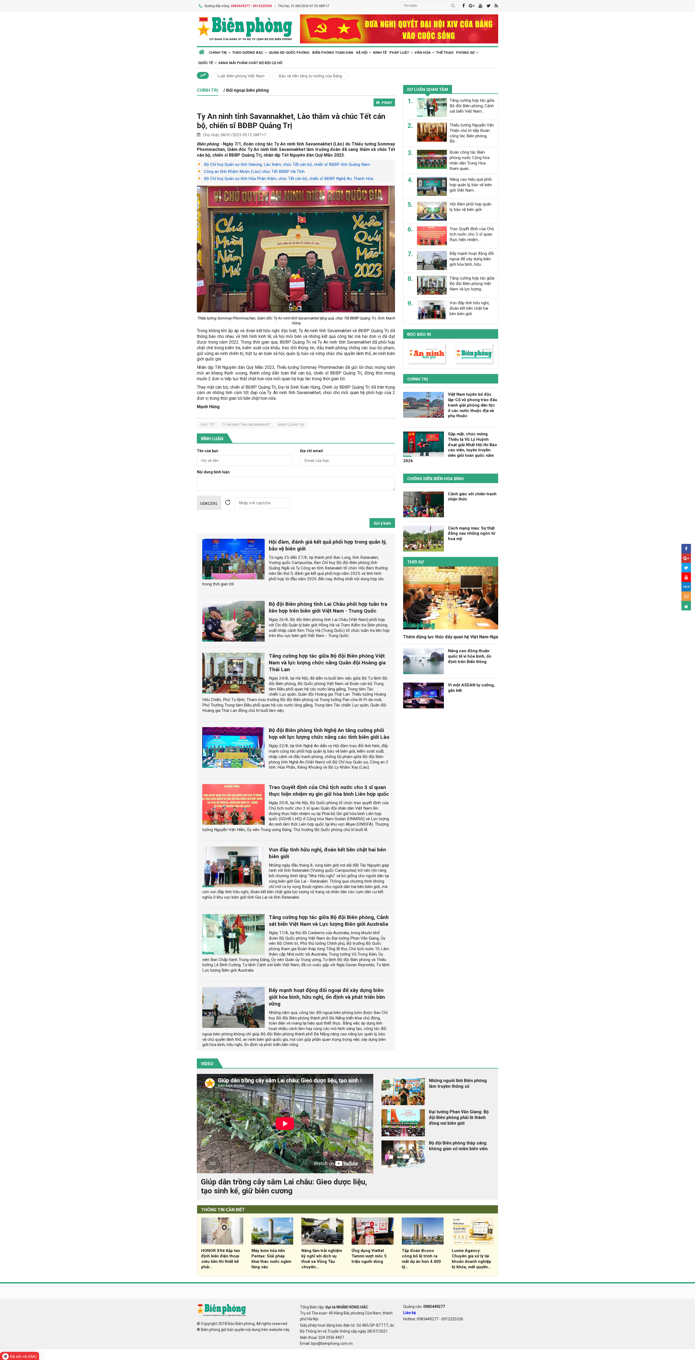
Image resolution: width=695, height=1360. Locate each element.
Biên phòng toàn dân (332, 52)
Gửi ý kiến (382, 523)
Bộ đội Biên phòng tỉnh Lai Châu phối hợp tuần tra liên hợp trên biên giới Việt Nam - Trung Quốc (328, 607)
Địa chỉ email (311, 451)
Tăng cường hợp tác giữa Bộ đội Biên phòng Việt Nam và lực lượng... (472, 283)
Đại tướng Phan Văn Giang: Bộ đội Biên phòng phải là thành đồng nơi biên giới (459, 1117)
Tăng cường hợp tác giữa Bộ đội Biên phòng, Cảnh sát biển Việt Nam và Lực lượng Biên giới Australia (329, 920)
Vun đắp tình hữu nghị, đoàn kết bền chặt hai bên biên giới (469, 308)
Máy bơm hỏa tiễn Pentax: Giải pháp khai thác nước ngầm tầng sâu (271, 1258)
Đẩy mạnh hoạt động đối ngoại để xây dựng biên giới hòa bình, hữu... (472, 259)
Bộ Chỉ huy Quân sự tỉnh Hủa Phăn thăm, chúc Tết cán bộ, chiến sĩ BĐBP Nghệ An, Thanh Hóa (288, 178)
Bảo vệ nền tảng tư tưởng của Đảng (310, 76)
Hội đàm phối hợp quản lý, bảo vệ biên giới (470, 207)
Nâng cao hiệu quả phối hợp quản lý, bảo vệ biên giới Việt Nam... (471, 185)
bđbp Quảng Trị (291, 425)
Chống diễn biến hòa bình (435, 478)
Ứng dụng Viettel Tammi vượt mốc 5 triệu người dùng (369, 1256)
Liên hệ (409, 1313)
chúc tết (207, 425)
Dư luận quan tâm (427, 89)
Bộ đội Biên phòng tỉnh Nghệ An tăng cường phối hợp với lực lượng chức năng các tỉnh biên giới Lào (329, 733)
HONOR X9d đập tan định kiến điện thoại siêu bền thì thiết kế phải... (220, 1258)
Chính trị (417, 379)
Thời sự (415, 562)
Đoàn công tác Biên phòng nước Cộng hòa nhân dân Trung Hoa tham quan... (469, 160)
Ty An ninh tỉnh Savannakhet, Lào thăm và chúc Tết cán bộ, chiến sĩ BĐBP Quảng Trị (291, 121)
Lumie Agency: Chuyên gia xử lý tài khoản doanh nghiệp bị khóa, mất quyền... (471, 1258)
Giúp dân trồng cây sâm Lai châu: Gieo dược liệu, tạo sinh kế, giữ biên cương (284, 1186)
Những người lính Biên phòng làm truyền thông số (458, 1083)
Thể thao (444, 52)
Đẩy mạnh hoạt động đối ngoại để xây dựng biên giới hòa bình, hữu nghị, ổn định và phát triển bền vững (327, 997)
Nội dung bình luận (213, 472)
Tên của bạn (207, 451)
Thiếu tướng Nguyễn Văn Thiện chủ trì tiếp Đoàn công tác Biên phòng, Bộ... (472, 133)
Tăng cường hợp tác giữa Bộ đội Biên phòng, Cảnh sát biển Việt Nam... (472, 106)
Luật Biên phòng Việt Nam (240, 76)
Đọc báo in (419, 334)
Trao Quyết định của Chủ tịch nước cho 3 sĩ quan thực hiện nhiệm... (472, 234)
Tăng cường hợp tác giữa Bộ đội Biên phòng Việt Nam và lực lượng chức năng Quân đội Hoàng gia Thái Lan (327, 663)
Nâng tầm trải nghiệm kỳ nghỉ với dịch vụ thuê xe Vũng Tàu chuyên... (321, 1258)
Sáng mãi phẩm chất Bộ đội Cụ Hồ (250, 63)
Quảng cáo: (424, 1306)
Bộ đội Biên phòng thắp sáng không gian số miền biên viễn (458, 1145)
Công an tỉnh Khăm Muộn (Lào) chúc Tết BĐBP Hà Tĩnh (254, 171)
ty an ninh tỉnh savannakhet (246, 425)
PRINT (387, 103)
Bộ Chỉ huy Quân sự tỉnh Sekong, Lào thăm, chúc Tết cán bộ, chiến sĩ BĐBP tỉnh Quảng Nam (287, 164)
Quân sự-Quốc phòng (289, 52)
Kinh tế (380, 52)
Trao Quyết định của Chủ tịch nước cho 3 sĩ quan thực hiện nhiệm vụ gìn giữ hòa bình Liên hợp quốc (329, 790)
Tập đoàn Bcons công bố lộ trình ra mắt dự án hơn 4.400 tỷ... (421, 1258)
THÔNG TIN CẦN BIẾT (223, 1209)
